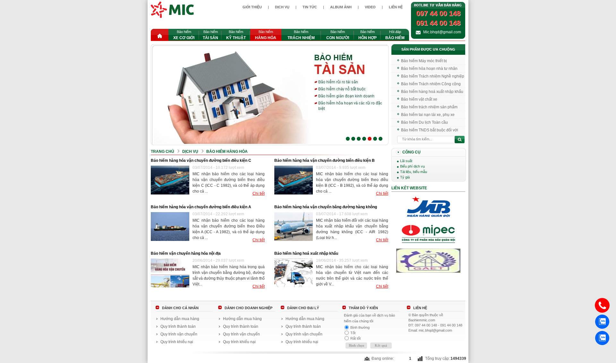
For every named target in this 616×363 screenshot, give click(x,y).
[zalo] (602, 321)
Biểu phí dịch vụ (412, 166)
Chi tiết (258, 193)
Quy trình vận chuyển (178, 334)
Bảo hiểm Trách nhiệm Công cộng (431, 82)
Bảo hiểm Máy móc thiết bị (424, 59)
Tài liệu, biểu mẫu (413, 172)
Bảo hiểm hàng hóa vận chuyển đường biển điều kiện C (201, 160)
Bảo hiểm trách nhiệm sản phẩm (429, 105)
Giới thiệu (252, 7)
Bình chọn (356, 345)
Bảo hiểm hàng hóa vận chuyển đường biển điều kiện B (324, 160)
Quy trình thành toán (178, 326)
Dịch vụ (282, 7)
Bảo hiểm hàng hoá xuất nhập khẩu (306, 253)
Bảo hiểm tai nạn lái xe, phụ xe (428, 113)
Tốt (352, 333)
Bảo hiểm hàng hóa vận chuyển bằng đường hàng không (325, 207)
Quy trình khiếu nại (176, 342)
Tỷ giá (405, 177)
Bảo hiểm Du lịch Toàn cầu (424, 121)
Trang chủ (162, 151)
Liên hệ (396, 7)
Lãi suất (406, 161)
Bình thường (360, 327)
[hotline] (602, 305)
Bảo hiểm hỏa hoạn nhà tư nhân (429, 67)
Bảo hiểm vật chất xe (419, 98)
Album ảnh (341, 7)
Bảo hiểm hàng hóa (227, 151)
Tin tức (310, 7)
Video (370, 7)
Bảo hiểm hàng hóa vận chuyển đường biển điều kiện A (201, 207)
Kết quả (381, 345)
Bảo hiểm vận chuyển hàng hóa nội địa (186, 253)
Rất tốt (355, 338)
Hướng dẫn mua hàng (179, 319)
